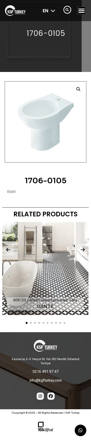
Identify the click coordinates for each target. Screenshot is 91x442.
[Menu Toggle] (81, 10)
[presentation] (8, 250)
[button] (78, 89)
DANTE (45, 306)
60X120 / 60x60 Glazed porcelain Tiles (45, 300)
